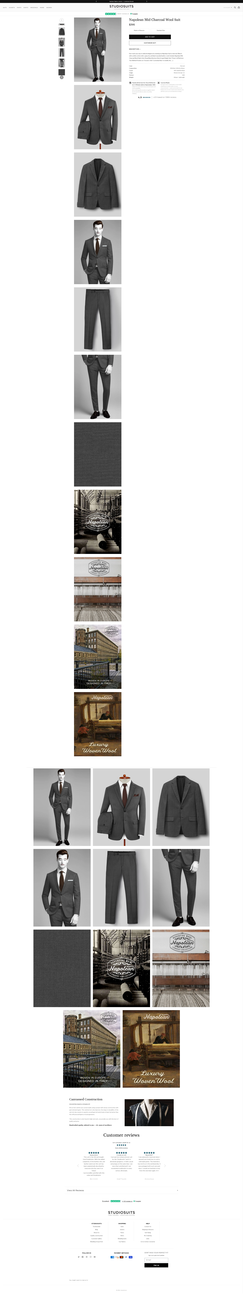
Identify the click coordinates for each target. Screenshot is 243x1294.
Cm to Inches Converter (148, 1241)
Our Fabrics (122, 1241)
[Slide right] (62, 77)
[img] (121, 1145)
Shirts (122, 1235)
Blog (96, 1229)
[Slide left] (62, 20)
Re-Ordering (148, 1235)
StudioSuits (124, 1290)
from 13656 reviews (121, 1148)
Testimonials (96, 1226)
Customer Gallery (96, 1238)
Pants (122, 1232)
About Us (96, 1232)
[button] (235, 7)
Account (227, 7)
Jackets (122, 1229)
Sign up (156, 1265)
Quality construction (96, 1235)
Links (147, 1238)
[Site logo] (121, 1213)
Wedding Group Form (96, 1241)
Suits (122, 1226)
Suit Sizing (148, 1232)
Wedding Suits (122, 1238)
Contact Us (147, 1226)
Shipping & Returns (148, 1229)
